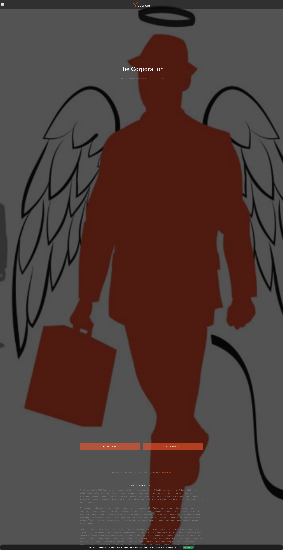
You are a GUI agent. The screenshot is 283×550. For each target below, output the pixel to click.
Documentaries (125, 78)
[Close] (281, 546)
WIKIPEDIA (166, 473)
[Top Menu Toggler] (2, 4)
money (161, 78)
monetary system (149, 78)
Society (136, 78)
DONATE (188, 547)
